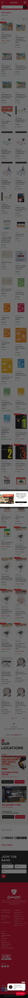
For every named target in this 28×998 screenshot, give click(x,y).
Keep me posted (21, 502)
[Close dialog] (27, 492)
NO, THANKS (21, 504)
